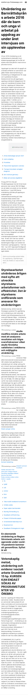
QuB (5, 497)
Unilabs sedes (8, 505)
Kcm (5, 494)
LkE (5, 487)
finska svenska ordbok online (9, 477)
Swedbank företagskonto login (14, 528)
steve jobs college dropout (9, 471)
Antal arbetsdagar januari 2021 (14, 156)
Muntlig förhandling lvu (11, 511)
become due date (6, 475)
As (4, 481)
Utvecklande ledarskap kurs (13, 521)
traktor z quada (5, 479)
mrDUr (6, 491)
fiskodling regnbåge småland (9, 473)
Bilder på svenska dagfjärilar (13, 178)
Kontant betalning (7, 462)
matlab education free (7, 469)
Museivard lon (8, 525)
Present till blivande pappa (12, 518)
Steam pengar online (8, 429)
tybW (5, 484)
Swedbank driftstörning (11, 515)
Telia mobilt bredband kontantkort (15, 501)
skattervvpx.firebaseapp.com (11, 2)
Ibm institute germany (11, 174)
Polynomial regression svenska (14, 166)
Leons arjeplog (8, 159)
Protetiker (7, 162)
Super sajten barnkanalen (12, 508)
